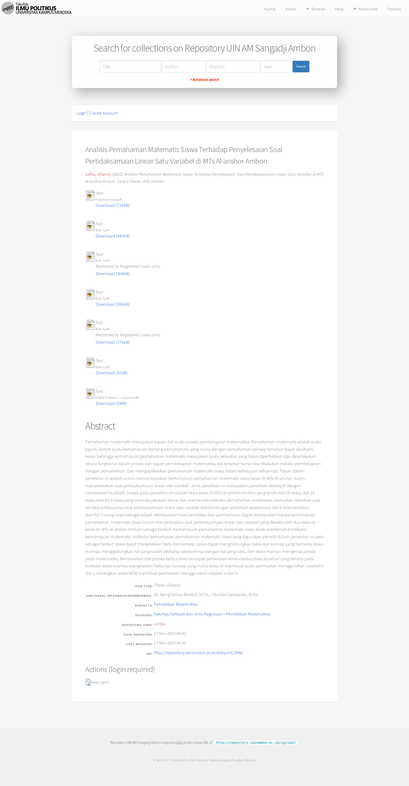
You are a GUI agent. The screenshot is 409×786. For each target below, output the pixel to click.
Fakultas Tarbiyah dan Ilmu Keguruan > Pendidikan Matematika (212, 614)
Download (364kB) (113, 273)
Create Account (103, 113)
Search (301, 66)
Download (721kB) (113, 205)
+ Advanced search (204, 79)
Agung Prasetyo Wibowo (239, 760)
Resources (368, 9)
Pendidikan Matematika (176, 604)
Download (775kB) (113, 342)
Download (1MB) (111, 403)
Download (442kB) (113, 236)
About (290, 9)
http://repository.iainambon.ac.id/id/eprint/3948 (198, 652)
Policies (394, 9)
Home (270, 9)
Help (339, 9)
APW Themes (196, 760)
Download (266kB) (113, 304)
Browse (318, 9)
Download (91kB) (112, 372)
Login (81, 113)
